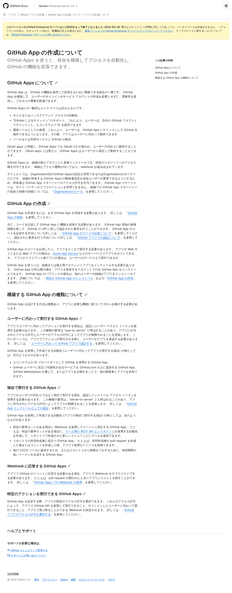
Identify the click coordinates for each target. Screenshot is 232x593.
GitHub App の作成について (64, 14)
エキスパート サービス (92, 579)
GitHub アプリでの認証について (99, 237)
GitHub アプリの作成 (32, 14)
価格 (73, 579)
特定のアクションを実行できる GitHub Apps (44, 494)
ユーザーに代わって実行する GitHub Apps (42, 318)
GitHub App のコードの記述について (86, 233)
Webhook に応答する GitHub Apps (36, 466)
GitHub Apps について (30, 82)
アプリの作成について (96, 14)
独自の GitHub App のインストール (69, 278)
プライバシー (49, 579)
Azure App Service (65, 253)
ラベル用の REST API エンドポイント (90, 431)
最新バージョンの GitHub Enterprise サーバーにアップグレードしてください (129, 30)
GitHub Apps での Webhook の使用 (58, 482)
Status (64, 579)
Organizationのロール (68, 191)
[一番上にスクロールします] (224, 585)
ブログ (111, 579)
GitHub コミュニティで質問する (29, 550)
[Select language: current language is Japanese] (226, 6)
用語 (36, 579)
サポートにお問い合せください (28, 555)
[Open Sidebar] (4, 14)
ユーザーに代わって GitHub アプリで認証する (61, 343)
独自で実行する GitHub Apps (31, 387)
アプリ (12, 14)
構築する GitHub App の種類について (45, 294)
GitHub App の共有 (120, 278)
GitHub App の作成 (26, 203)
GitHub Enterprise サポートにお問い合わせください (41, 34)
